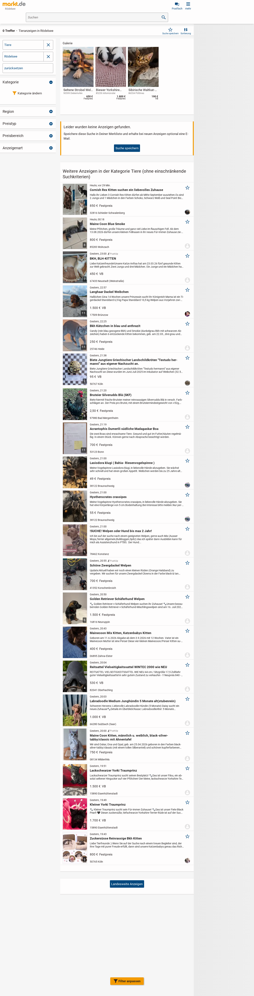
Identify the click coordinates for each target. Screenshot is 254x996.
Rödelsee (10, 56)
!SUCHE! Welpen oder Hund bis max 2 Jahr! (121, 531)
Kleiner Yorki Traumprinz (108, 804)
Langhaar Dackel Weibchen (109, 292)
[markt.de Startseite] (14, 3)
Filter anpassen (129, 981)
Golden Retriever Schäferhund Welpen (117, 599)
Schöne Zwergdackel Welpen (110, 565)
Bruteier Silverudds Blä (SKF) (110, 395)
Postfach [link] (177, 8)
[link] (78, 74)
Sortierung (186, 33)
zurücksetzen (13, 68)
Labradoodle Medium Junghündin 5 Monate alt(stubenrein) (133, 701)
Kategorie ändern (30, 93)
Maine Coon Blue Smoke (107, 224)
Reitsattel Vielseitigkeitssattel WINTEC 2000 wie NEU (128, 667)
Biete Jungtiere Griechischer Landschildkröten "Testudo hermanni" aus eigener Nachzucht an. (133, 361)
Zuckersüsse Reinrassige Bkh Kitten (116, 838)
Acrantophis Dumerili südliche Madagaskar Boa (124, 429)
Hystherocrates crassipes (108, 497)
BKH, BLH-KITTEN (103, 258)
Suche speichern (170, 33)
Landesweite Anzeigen (127, 884)
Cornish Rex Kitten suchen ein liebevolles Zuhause (126, 190)
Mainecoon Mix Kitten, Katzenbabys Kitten (120, 633)
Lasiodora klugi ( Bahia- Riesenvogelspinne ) (122, 463)
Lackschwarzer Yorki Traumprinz (113, 770)
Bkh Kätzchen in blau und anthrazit (115, 326)
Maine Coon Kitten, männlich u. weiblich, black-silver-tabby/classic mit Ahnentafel (129, 737)
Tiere (7, 45)
